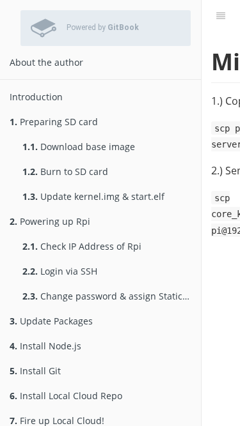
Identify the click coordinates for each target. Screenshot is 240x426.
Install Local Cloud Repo (66, 396)
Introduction (36, 97)
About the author (46, 62)
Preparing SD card (54, 122)
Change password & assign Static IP (107, 296)
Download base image (78, 147)
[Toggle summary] (221, 16)
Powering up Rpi (50, 221)
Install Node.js (45, 346)
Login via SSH (59, 271)
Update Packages (51, 321)
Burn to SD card (65, 171)
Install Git (35, 371)
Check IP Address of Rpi (81, 246)
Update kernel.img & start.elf (93, 196)
